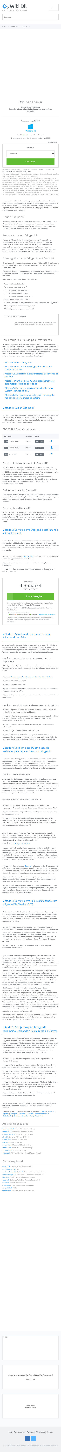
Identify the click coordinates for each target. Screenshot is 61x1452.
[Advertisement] (30, 65)
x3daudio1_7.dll (7, 1150)
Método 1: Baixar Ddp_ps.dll (18, 362)
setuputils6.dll (7, 1188)
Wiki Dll (5, 1337)
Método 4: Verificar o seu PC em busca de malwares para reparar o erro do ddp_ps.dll (29, 382)
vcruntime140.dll (8, 1129)
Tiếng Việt (34, 1116)
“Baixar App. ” (28, 556)
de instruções (53, 174)
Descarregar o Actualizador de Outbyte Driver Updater (32, 677)
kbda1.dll (5, 1177)
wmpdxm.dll (6, 1191)
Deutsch (50, 1111)
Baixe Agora (30, 162)
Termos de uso (19, 1432)
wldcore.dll (6, 1153)
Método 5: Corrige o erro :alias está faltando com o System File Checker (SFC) (29, 389)
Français (14, 1113)
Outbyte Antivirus (21, 843)
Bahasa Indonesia (42, 1113)
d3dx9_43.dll (6, 1140)
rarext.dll (5, 1183)
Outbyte (24, 169)
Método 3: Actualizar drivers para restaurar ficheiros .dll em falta (31, 375)
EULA (10, 171)
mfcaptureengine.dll (9, 1175)
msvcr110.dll (6, 1148)
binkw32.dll (6, 1142)
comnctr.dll (6, 1185)
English (43, 1111)
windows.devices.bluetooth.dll (12, 1172)
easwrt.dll (5, 1180)
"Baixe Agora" (14, 178)
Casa (10, 1432)
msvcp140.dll (6, 1132)
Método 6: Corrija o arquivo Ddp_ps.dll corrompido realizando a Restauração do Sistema (29, 396)
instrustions (40, 169)
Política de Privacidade (23, 171)
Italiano (22, 1113)
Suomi (42, 1116)
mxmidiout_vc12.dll (8, 1169)
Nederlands (7, 1116)
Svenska (25, 1116)
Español (5, 1113)
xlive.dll (4, 1137)
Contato (50, 1432)
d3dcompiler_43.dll (8, 1134)
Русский (30, 1113)
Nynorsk (17, 1116)
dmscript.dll (6, 1167)
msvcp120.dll (6, 1145)
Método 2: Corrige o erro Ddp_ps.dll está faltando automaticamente (28, 368)
